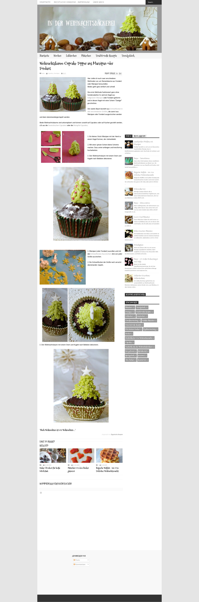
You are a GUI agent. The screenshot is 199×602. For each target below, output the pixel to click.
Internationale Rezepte (133, 325)
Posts (77, 560)
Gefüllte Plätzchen (148, 320)
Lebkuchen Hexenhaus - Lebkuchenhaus (142, 277)
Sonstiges (57, 73)
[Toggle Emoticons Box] (41, 493)
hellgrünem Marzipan (95, 98)
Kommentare (80, 564)
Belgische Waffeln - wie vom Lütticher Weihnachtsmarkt (107, 469)
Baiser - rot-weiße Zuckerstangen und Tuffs (146, 260)
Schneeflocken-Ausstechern (101, 254)
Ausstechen (141, 316)
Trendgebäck (127, 56)
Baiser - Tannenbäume (142, 158)
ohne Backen (129, 360)
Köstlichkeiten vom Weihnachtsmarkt (138, 338)
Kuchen (57, 56)
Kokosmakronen (139, 189)
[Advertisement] (142, 96)
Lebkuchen (71, 56)
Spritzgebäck (129, 355)
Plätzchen (86, 56)
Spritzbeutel (142, 351)
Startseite (45, 2)
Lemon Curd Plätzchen (142, 217)
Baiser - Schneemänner (142, 203)
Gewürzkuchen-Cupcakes (57, 125)
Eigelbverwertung (149, 329)
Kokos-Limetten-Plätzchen (143, 231)
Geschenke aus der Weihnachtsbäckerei (138, 346)
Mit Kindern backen (132, 329)
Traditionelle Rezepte (106, 56)
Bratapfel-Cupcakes (80, 125)
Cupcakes (50, 73)
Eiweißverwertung (131, 320)
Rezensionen (142, 360)
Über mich (98, 2)
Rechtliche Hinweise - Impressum (71, 2)
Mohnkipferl (138, 245)
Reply (42, 73)
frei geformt (129, 351)
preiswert (141, 355)
